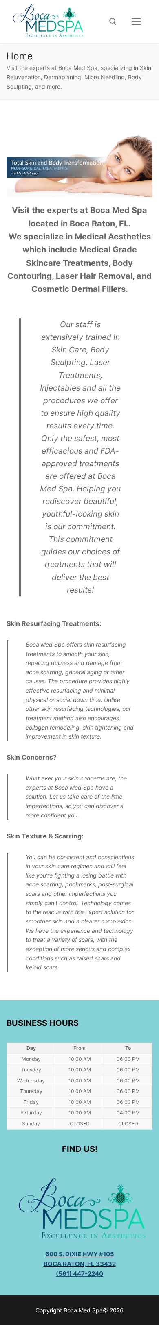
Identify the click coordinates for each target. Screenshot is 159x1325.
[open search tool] (113, 21)
